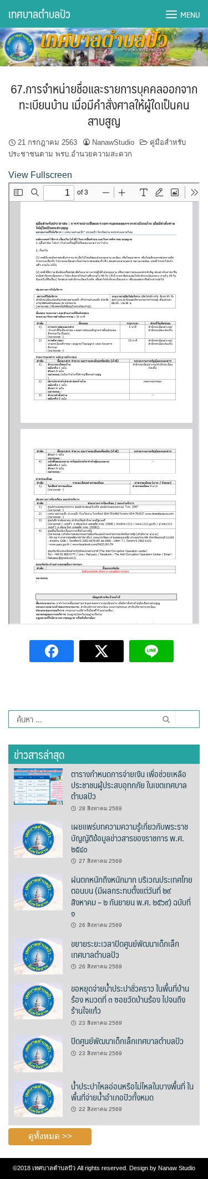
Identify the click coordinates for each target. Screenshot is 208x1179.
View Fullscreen (40, 175)
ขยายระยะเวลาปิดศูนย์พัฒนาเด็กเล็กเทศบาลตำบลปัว (125, 949)
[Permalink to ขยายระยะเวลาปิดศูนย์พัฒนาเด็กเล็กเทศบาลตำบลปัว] (38, 955)
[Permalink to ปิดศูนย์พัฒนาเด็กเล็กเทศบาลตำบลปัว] (38, 1053)
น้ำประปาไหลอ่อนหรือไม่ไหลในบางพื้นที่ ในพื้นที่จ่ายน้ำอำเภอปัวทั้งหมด (132, 1091)
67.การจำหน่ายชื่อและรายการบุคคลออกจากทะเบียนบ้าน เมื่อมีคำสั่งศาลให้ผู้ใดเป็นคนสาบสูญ (104, 104)
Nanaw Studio (176, 1168)
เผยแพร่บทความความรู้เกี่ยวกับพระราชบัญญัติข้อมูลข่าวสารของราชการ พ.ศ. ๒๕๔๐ (129, 837)
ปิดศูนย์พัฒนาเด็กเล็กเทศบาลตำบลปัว (127, 1040)
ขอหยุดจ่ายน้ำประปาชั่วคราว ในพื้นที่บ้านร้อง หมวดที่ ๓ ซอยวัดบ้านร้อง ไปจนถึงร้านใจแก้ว (130, 999)
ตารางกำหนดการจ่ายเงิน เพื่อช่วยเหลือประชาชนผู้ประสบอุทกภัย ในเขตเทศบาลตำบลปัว (129, 785)
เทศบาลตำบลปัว (39, 13)
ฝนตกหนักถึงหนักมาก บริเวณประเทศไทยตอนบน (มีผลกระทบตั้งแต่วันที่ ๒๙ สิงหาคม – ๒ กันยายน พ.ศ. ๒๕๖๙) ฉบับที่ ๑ (131, 896)
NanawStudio (113, 142)
